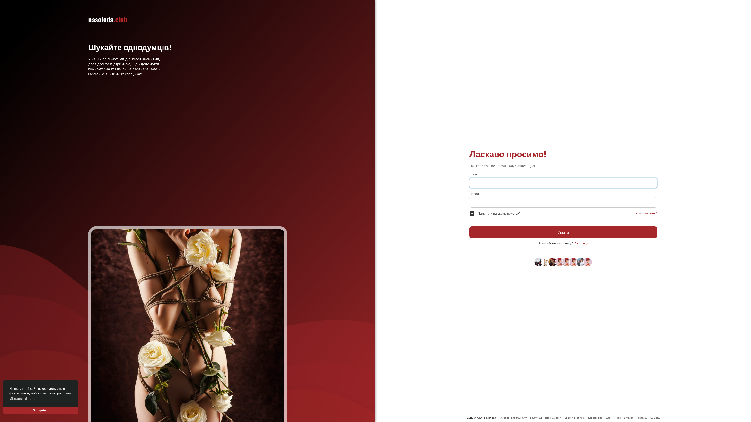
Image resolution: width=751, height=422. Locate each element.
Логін (473, 174)
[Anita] (581, 262)
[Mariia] (588, 262)
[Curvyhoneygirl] (566, 262)
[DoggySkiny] (545, 262)
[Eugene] (538, 262)
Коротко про (595, 418)
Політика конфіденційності (545, 418)
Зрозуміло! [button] (41, 410)
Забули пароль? (645, 213)
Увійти (563, 232)
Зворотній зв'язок (575, 418)
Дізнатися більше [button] (22, 398)
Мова (656, 418)
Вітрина (628, 418)
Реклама (641, 418)
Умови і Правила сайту (513, 418)
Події (618, 418)
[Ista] (552, 262)
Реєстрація (581, 243)
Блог (608, 418)
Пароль (474, 194)
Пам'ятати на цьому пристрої (499, 213)
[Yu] (559, 262)
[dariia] (574, 262)
